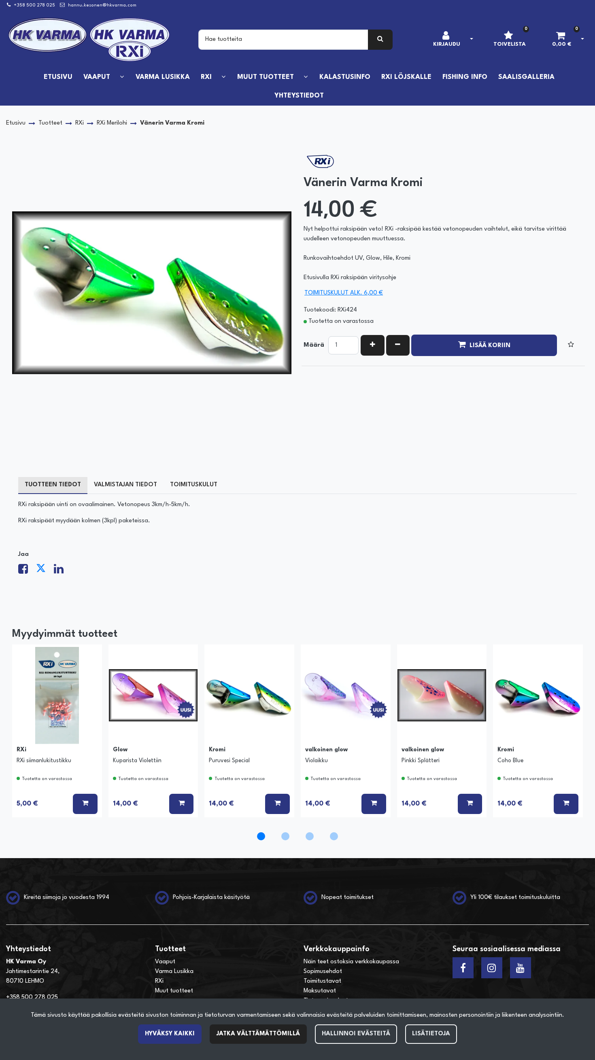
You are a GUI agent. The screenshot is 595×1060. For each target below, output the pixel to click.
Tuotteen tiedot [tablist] (53, 485)
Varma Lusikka (174, 972)
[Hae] (380, 40)
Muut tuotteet (174, 991)
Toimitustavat (322, 981)
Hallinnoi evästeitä (356, 1034)
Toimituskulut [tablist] (193, 485)
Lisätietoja (431, 1034)
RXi (159, 981)
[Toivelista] (571, 345)
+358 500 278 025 (34, 5)
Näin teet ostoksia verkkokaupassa (351, 962)
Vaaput (165, 962)
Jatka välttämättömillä (258, 1034)
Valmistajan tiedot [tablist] (125, 485)
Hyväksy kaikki (170, 1034)
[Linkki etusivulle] (89, 39)
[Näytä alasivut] (122, 77)
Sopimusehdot (323, 972)
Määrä (314, 345)
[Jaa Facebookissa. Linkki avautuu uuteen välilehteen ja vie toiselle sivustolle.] (27, 571)
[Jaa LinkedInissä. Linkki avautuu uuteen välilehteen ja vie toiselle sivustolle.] (62, 571)
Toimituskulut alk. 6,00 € (343, 293)
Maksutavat (320, 991)
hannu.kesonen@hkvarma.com (102, 5)
